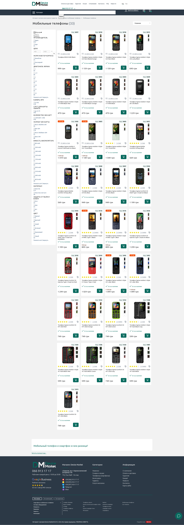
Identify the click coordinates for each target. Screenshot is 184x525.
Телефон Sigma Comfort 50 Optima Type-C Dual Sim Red (67, 281)
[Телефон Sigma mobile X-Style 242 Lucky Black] (148, 36)
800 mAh (37, 144)
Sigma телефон (67, 504)
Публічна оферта (82, 522)
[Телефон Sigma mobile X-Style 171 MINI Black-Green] (77, 88)
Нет (35, 210)
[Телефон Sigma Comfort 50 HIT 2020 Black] (124, 311)
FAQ (107, 3)
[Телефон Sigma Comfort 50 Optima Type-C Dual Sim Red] (148, 218)
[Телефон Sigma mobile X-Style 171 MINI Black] (124, 80)
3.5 (35, 93)
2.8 (35, 85)
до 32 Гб (37, 111)
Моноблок (37, 59)
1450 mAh (37, 156)
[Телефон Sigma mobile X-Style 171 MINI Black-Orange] (77, 84)
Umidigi (65, 506)
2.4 (35, 81)
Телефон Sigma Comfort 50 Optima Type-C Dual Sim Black (140, 236)
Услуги (85, 3)
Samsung (65, 510)
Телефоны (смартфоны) (101, 476)
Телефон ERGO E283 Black (66, 57)
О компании (127, 471)
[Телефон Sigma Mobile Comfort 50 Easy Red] (148, 129)
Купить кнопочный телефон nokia (92, 504)
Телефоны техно (107, 506)
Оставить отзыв (65, 53)
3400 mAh (37, 176)
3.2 (35, 89)
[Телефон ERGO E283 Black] (68, 42)
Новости (113, 3)
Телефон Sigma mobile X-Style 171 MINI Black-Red (68, 102)
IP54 (35, 202)
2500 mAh (37, 164)
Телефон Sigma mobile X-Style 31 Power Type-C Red (92, 281)
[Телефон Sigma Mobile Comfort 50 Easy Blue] (148, 133)
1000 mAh (37, 148)
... (76, 92)
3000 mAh (37, 168)
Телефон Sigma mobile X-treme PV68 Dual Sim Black (67, 147)
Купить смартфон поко (89, 508)
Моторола (85, 510)
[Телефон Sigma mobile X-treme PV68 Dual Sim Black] (77, 125)
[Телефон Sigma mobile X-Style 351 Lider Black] (124, 259)
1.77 (35, 73)
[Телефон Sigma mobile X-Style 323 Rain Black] (100, 40)
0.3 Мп (36, 103)
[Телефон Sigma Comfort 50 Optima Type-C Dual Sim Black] (148, 214)
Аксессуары (96, 478)
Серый (36, 236)
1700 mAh (37, 160)
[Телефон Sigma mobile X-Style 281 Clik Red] (148, 84)
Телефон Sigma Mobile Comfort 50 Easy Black (137, 147)
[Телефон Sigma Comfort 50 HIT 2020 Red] (77, 303)
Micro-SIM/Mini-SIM (40, 125)
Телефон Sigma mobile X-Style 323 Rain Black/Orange (92, 58)
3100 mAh (37, 172)
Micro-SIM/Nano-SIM (40, 133)
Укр (126, 3)
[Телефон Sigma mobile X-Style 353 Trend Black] (92, 131)
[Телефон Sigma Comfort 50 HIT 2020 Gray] (100, 311)
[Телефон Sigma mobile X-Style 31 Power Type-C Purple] (100, 263)
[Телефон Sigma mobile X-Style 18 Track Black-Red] (148, 307)
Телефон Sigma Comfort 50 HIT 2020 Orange (91, 326)
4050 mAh (37, 180)
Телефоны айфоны (68, 508)
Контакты (101, 3)
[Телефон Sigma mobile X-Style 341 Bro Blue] (100, 169)
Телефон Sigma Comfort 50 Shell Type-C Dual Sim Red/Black (67, 237)
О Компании (92, 3)
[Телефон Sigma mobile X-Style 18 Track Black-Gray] (148, 303)
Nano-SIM (37, 137)
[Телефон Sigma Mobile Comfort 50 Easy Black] (148, 125)
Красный (37, 220)
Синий (36, 224)
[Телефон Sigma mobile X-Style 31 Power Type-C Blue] (100, 267)
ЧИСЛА (149, 522)
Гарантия (78, 3)
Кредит (125, 478)
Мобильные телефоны (128, 502)
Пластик (37, 189)
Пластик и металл (40, 193)
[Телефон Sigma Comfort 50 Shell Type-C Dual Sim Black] (148, 169)
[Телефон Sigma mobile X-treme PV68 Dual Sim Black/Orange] (77, 129)
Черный (37, 216)
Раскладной (38, 63)
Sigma (36, 41)
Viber (67, 489)
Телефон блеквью (67, 502)
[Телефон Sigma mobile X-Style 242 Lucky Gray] (148, 40)
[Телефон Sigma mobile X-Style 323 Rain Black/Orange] (100, 36)
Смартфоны (106, 510)
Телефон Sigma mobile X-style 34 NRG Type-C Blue (116, 236)
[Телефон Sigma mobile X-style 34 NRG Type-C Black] (100, 214)
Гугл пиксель (125, 504)
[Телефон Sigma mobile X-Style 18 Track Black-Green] (148, 311)
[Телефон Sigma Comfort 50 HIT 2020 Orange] (77, 307)
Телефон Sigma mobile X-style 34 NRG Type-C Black (92, 236)
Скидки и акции (98, 473)
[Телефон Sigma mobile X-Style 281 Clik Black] (148, 80)
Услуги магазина (98, 483)
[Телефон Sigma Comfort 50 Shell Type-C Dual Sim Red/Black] (148, 174)
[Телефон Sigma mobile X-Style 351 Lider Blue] (124, 263)
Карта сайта (127, 486)
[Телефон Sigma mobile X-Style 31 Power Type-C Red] (100, 259)
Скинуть (36, 34)
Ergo (36, 45)
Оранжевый (38, 232)
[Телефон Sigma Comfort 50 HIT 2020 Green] (77, 311)
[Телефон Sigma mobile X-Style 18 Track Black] (148, 348)
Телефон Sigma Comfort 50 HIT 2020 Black (67, 415)
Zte (84, 506)
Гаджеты (95, 481)
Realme (104, 502)
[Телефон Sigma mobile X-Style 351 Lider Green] (148, 267)
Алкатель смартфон (108, 504)
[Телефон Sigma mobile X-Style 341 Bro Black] (100, 174)
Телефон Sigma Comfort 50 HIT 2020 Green (115, 326)
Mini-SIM (37, 129)
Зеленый (37, 228)
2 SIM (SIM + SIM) (39, 118)
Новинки (95, 471)
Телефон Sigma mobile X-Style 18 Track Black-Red (68, 370)
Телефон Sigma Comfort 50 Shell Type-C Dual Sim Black (139, 192)
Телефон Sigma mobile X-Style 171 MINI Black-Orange (92, 102)
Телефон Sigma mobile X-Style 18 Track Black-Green (92, 370)
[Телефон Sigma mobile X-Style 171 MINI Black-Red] (77, 80)
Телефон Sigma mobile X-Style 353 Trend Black (92, 147)
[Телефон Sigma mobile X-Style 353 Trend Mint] (124, 125)
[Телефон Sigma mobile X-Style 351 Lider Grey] (124, 267)
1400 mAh (37, 152)
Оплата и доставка (67, 3)
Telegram (68, 487)
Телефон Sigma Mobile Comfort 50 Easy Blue (65, 192)
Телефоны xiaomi (87, 502)
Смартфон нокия (107, 508)
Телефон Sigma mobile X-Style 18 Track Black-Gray (140, 326)
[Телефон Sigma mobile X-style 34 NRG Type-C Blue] (100, 218)
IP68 (35, 206)
